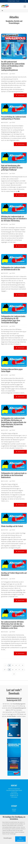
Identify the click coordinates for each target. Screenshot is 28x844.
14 (9, 665)
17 (19, 665)
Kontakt (14, 810)
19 (4, 669)
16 (16, 665)
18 (22, 665)
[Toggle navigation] (25, 6)
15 (12, 665)
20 (14, 674)
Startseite (14, 809)
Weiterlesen (20, 95)
